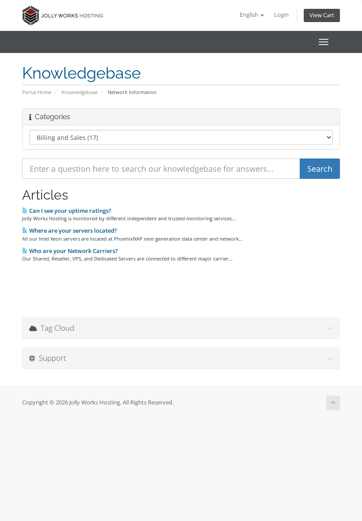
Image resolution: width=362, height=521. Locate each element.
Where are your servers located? (72, 230)
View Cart (321, 15)
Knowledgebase (79, 92)
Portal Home (36, 92)
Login (281, 15)
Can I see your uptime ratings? (69, 211)
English (250, 15)
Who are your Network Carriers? (73, 251)
